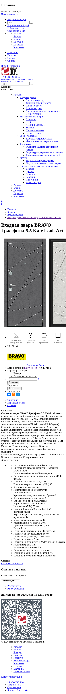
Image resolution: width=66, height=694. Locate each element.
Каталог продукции (11, 676)
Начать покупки (9, 14)
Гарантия (18, 44)
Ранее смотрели (15, 588)
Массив (30, 127)
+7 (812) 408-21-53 (17, 79)
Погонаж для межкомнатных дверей (39, 166)
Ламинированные (35, 125)
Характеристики (16, 402)
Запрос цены (14, 388)
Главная (11, 209)
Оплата (11, 60)
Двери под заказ (28, 136)
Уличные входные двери (38, 103)
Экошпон (31, 119)
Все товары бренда (36, 365)
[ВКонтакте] (9, 394)
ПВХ (28, 122)
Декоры (30, 168)
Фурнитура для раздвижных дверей (44, 152)
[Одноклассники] (13, 394)
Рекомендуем (14, 586)
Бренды (17, 39)
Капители (31, 174)
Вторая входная (34, 108)
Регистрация (19, 19)
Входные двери (28, 97)
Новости (11, 55)
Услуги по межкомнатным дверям (43, 163)
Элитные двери (34, 105)
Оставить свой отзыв (12, 563)
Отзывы (11, 405)
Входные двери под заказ (39, 138)
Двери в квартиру (35, 100)
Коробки (30, 177)
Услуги (23, 157)
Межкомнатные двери (31, 116)
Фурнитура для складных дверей (43, 155)
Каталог (18, 33)
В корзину (13, 382)
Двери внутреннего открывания (43, 111)
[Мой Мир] (18, 394)
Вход (10, 19)
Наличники (32, 179)
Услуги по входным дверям (40, 160)
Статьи (11, 58)
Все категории (33, 114)
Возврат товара (21, 660)
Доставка (18, 42)
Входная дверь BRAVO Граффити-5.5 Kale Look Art (34, 217)
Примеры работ (22, 671)
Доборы (30, 171)
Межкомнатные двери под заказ (42, 141)
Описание (12, 400)
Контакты (19, 47)
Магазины (19, 668)
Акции (17, 36)
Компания (12, 52)
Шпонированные (35, 130)
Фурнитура (25, 144)
